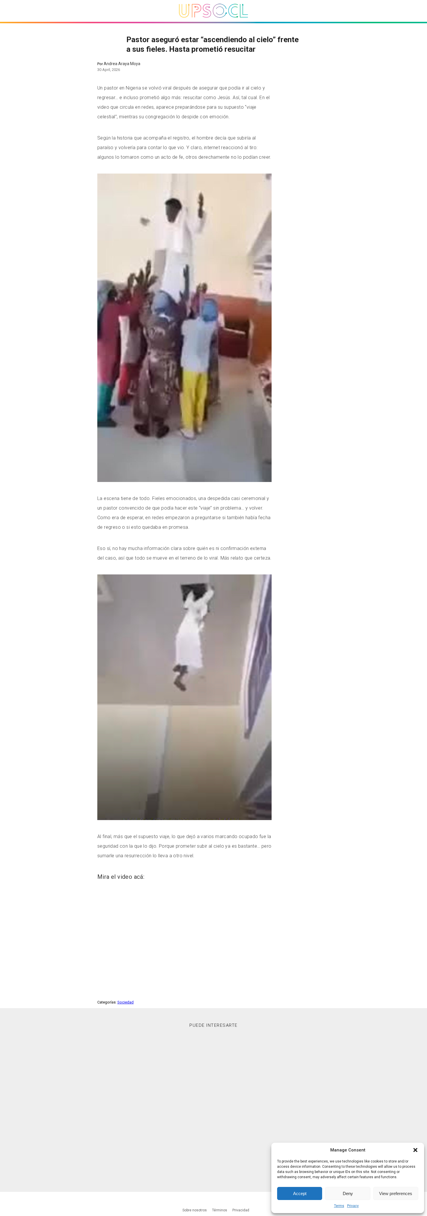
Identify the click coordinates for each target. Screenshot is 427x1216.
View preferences (395, 1193)
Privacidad (240, 1210)
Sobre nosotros (194, 1210)
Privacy (353, 1206)
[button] (415, 1150)
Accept (299, 1193)
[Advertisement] (213, 1104)
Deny (348, 1193)
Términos (219, 1210)
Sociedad (125, 1002)
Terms (339, 1206)
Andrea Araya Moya (122, 63)
